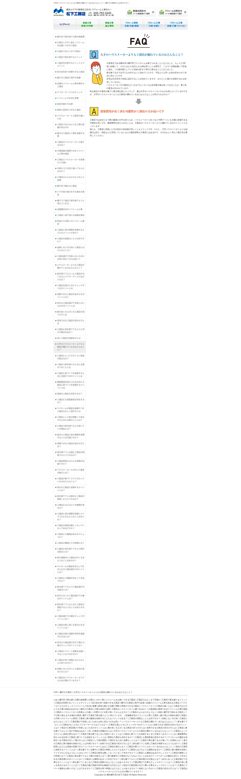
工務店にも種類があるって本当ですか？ (70, 579)
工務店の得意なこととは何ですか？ (71, 240)
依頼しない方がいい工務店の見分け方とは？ (71, 670)
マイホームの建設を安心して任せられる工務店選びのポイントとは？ (71, 569)
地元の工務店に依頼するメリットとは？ (71, 488)
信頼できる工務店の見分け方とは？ (71, 444)
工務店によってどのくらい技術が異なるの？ (70, 357)
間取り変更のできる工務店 (69, 110)
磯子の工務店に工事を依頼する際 (71, 134)
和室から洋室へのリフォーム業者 (70, 222)
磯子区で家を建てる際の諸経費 (71, 37)
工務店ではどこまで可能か (69, 51)
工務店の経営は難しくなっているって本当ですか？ (70, 526)
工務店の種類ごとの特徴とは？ (71, 543)
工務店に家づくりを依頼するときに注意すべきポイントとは (71, 374)
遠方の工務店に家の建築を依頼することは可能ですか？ (71, 436)
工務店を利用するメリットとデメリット (71, 64)
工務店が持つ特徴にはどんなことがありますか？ (71, 661)
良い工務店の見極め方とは (69, 338)
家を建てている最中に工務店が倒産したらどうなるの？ (71, 497)
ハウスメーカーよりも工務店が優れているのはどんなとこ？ (70, 266)
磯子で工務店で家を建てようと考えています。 (71, 202)
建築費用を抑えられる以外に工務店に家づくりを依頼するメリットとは (71, 385)
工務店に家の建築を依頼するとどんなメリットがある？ (71, 231)
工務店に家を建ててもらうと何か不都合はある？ (71, 330)
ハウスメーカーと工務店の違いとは (70, 117)
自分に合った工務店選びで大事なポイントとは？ (71, 597)
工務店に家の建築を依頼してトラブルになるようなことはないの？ (70, 516)
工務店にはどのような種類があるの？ (71, 506)
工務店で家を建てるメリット (70, 57)
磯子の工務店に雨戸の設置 (69, 78)
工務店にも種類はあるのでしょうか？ (71, 535)
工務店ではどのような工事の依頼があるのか (71, 125)
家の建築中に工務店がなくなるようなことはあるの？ (71, 559)
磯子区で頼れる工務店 (67, 186)
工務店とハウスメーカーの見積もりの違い (70, 161)
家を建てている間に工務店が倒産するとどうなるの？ (71, 453)
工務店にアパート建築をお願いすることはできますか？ (70, 652)
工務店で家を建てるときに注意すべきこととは (71, 365)
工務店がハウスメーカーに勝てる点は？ (70, 143)
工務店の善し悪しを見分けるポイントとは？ (71, 626)
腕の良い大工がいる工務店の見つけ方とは (71, 313)
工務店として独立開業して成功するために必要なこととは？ (70, 418)
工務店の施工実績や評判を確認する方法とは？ (71, 635)
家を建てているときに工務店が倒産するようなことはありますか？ (71, 607)
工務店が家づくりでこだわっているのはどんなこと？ (70, 480)
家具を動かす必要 (65, 104)
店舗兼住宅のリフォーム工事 (69, 209)
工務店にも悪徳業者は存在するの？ (71, 401)
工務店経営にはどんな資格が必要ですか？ (71, 462)
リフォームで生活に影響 (68, 98)
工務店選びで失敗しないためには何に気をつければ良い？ (71, 257)
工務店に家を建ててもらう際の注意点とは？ (71, 550)
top (56, 700)
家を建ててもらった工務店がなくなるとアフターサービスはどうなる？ (71, 277)
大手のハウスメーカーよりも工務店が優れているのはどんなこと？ (70, 347)
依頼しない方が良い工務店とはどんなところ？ (71, 248)
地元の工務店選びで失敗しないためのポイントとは (71, 304)
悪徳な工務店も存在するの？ (70, 394)
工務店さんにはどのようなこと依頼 (71, 178)
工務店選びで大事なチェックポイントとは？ (71, 617)
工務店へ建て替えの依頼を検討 (71, 215)
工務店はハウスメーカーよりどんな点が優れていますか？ (70, 679)
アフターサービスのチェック (70, 92)
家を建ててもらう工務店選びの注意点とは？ (71, 588)
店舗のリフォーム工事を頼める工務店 (70, 84)
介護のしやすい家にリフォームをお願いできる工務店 (70, 44)
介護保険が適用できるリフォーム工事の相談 (71, 152)
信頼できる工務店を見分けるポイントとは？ (71, 295)
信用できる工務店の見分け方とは (71, 322)
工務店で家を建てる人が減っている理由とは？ (70, 427)
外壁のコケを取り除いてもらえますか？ (71, 169)
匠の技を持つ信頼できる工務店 (71, 72)
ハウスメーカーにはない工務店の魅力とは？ (70, 471)
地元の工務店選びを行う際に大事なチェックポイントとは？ (71, 643)
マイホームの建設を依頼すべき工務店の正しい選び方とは (70, 409)
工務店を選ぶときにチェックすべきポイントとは (71, 286)
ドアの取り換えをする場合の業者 (70, 193)
